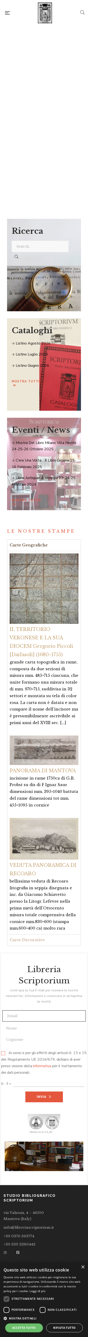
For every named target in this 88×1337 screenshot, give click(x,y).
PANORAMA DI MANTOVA (43, 770)
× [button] (82, 1267)
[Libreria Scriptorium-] (45, 13)
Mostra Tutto (26, 500)
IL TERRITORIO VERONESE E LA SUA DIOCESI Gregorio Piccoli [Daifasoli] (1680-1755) (41, 641)
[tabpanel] (44, 742)
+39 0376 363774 (19, 1236)
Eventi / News (41, 430)
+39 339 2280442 (19, 1244)
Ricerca (27, 231)
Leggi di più (37, 1291)
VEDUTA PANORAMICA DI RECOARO (43, 869)
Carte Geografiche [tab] (29, 545)
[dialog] (44, 1299)
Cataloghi (32, 330)
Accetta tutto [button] (24, 1328)
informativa (42, 1066)
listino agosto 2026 (33, 343)
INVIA (41, 173)
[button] (44, 1318)
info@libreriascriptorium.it (29, 1227)
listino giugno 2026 (32, 365)
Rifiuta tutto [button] (64, 1328)
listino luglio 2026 (31, 354)
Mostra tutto (26, 381)
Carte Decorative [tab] (27, 940)
